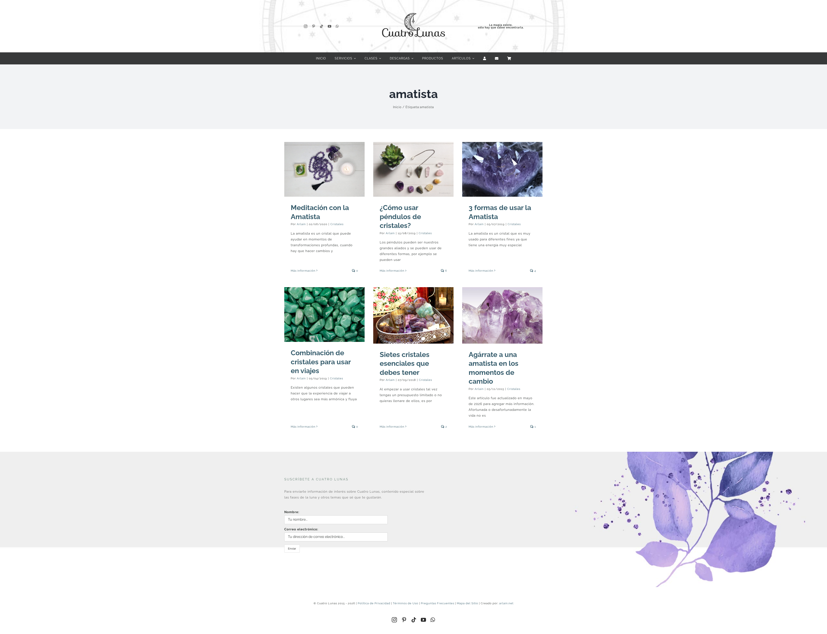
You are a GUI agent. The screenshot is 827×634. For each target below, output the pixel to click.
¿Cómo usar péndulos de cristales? (400, 216)
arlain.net (506, 603)
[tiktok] (321, 26)
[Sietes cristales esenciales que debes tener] (413, 315)
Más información (303, 270)
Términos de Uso (405, 603)
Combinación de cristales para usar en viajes (321, 362)
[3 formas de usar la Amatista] (502, 169)
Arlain (301, 224)
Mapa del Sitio (467, 603)
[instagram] (306, 26)
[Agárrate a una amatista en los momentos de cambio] (502, 315)
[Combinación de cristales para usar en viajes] (324, 314)
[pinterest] (314, 26)
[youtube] (329, 26)
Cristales (337, 224)
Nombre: (291, 512)
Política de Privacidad (374, 603)
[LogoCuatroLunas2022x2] (413, 9)
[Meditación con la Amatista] (324, 169)
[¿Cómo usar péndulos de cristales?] (413, 169)
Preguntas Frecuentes (437, 603)
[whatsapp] (337, 26)
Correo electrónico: (301, 529)
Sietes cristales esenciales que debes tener (404, 363)
